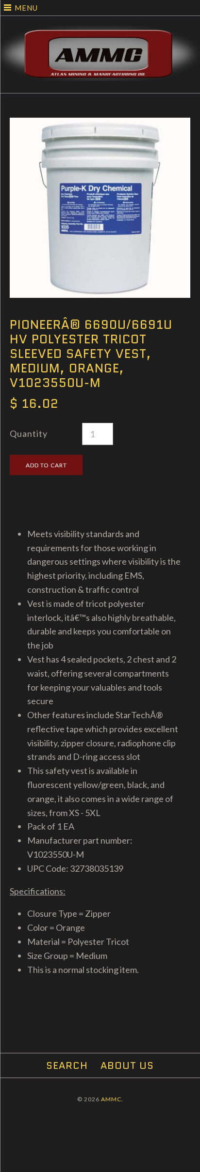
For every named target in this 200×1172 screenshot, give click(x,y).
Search (67, 1065)
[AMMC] (100, 32)
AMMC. (112, 1099)
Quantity (29, 433)
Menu (26, 7)
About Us (127, 1065)
